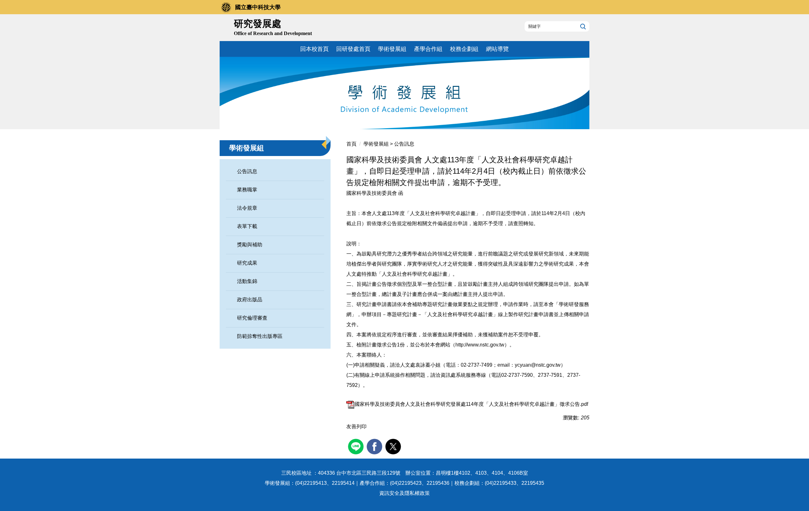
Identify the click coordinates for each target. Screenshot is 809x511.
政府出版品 (249, 299)
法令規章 (247, 208)
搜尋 (582, 26)
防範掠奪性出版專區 (260, 336)
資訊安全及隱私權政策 (404, 493)
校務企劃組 (464, 49)
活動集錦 (247, 281)
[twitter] (394, 446)
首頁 (351, 144)
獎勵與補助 (249, 244)
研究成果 (247, 263)
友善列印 (356, 426)
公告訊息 (247, 171)
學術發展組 (392, 49)
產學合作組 (428, 49)
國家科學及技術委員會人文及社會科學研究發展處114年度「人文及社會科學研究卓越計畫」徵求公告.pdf (471, 404)
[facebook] (375, 446)
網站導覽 (497, 49)
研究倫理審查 (252, 318)
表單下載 (247, 226)
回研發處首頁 (353, 49)
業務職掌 (247, 189)
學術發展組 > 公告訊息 (388, 144)
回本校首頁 (314, 49)
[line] (356, 446)
